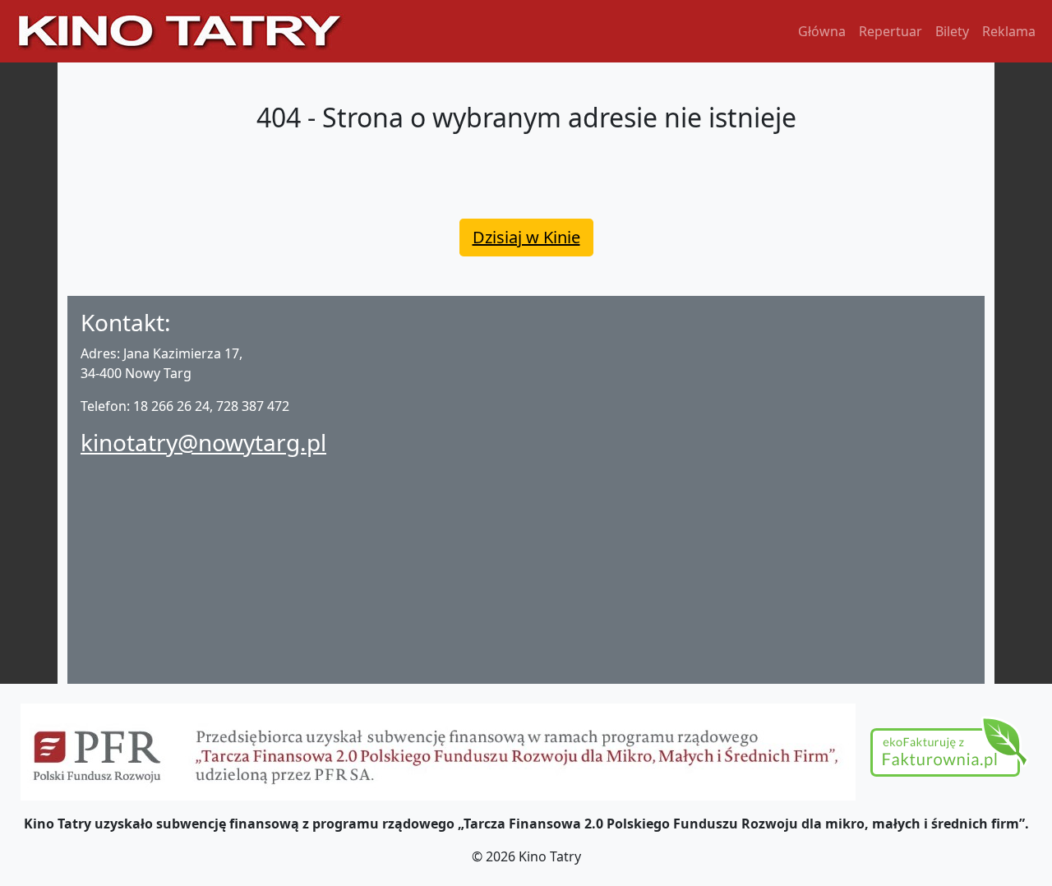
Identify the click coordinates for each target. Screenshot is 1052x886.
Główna (822, 31)
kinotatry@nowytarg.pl (203, 442)
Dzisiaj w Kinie (526, 237)
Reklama (1009, 31)
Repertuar (890, 31)
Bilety (952, 31)
